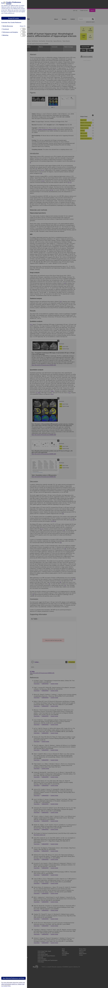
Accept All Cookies (13, 18)
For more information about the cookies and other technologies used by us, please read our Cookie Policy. (13, 984)
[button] (7, 26)
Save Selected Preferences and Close (13, 978)
